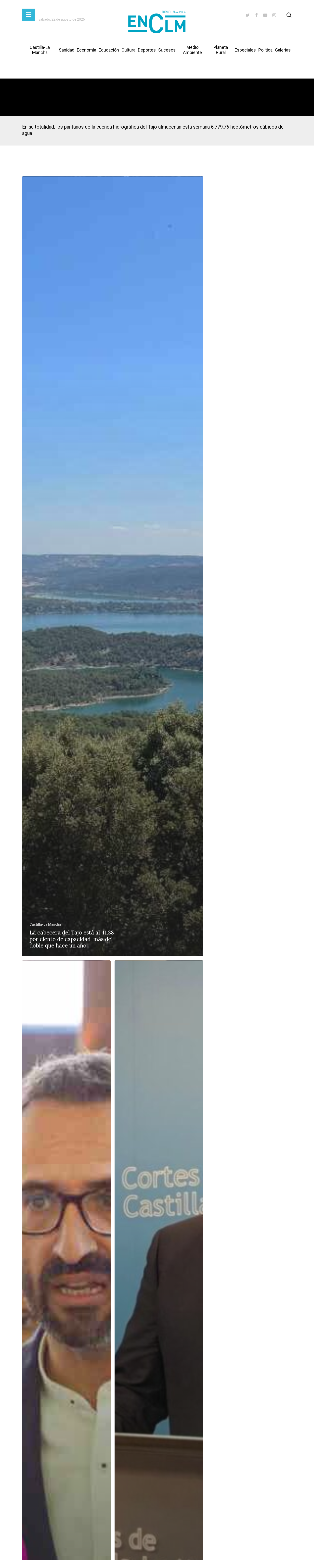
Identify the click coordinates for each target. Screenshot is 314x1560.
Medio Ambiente (192, 50)
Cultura (128, 50)
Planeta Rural (220, 50)
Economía (86, 50)
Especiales (245, 50)
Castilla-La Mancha (40, 50)
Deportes (147, 50)
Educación (109, 50)
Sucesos (167, 50)
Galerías (283, 50)
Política (265, 50)
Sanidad (66, 50)
